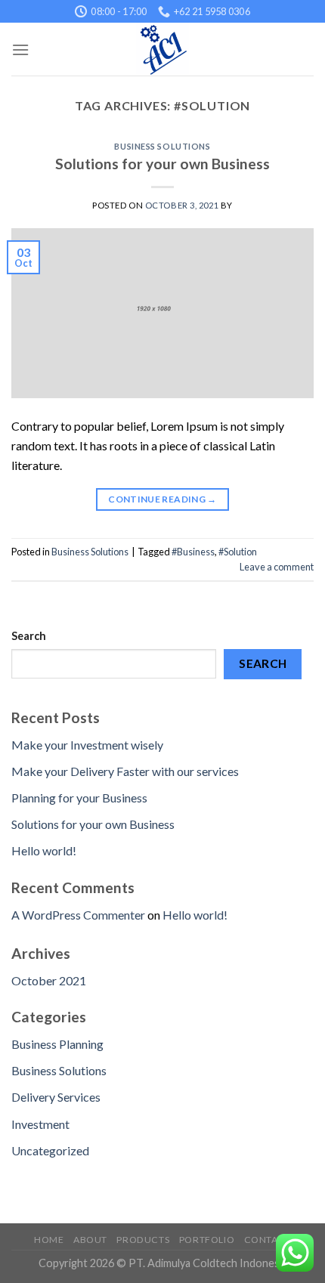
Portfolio (207, 1239)
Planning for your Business (79, 797)
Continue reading (162, 499)
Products (142, 1239)
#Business (193, 552)
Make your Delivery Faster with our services (125, 771)
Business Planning (57, 1044)
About (90, 1239)
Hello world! (43, 850)
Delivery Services (56, 1097)
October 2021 (48, 980)
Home (48, 1239)
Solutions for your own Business (162, 163)
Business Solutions (162, 146)
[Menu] (20, 49)
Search (28, 635)
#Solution (237, 552)
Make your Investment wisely (87, 744)
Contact (267, 1239)
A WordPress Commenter (78, 914)
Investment (40, 1124)
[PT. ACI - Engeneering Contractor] (162, 49)
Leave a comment (277, 567)
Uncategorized (50, 1150)
